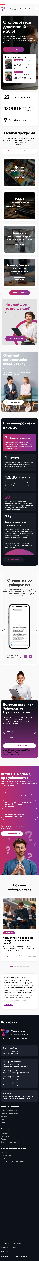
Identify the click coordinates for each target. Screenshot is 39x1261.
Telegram (4, 1248)
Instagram (5, 1251)
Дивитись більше (19, 293)
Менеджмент (6, 1133)
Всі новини (31, 57)
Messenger (17, 1248)
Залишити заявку (15, 338)
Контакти (5, 1117)
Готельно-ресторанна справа (13, 1161)
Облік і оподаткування (10, 1142)
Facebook (17, 1251)
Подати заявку (13, 49)
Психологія (5, 1136)
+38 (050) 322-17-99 (11, 1077)
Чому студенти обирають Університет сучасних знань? (18, 941)
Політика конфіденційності (11, 1243)
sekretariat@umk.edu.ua (13, 1083)
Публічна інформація (9, 1111)
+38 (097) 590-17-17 (11, 1065)
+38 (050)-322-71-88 (11, 1071)
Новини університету (9, 1114)
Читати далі (8, 1004)
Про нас (4, 1120)
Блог (3, 1123)
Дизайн (4, 1152)
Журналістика (6, 1155)
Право (3, 1139)
